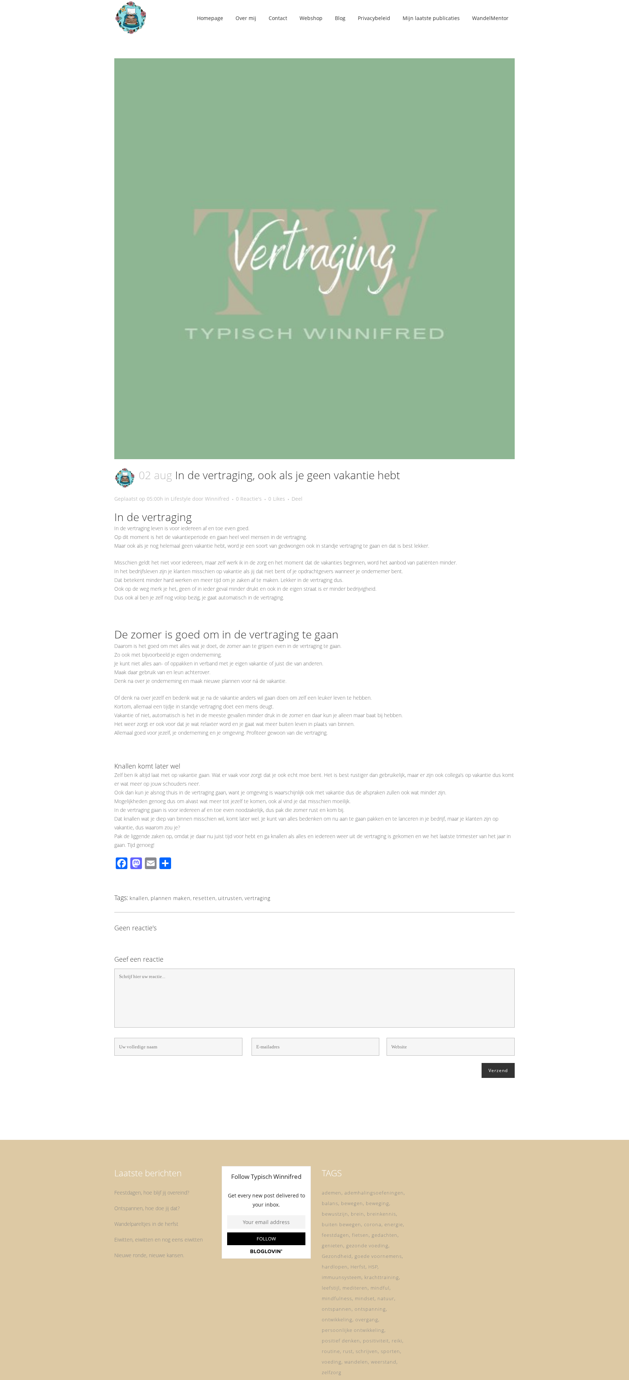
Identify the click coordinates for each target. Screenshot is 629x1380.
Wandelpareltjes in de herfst (146, 1223)
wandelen (356, 1362)
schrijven (367, 1351)
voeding (331, 1362)
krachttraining (381, 1277)
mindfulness (337, 1298)
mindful (380, 1288)
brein (357, 1214)
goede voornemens (378, 1256)
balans (330, 1203)
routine (331, 1351)
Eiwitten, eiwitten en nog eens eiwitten (158, 1239)
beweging (377, 1203)
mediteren (355, 1288)
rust (348, 1351)
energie (393, 1224)
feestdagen (335, 1235)
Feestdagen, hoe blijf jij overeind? (151, 1192)
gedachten (384, 1235)
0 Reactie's (249, 498)
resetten (204, 898)
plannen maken (170, 898)
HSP (373, 1266)
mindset (365, 1298)
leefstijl (331, 1288)
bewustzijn (335, 1214)
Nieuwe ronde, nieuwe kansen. (149, 1255)
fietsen (360, 1235)
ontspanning (370, 1309)
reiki (397, 1340)
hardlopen (335, 1266)
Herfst (358, 1266)
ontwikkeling (337, 1319)
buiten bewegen (341, 1224)
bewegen (352, 1203)
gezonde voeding (367, 1245)
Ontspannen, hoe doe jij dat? (147, 1208)
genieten (332, 1245)
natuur (385, 1298)
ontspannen (337, 1309)
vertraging (257, 898)
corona (372, 1224)
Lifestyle (181, 498)
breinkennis (381, 1214)
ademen (331, 1192)
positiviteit (376, 1340)
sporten (390, 1351)
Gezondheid (337, 1256)
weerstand (383, 1362)
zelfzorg (331, 1372)
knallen (139, 898)
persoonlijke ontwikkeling (353, 1330)
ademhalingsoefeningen (374, 1192)
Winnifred (217, 498)
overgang (366, 1319)
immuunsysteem (341, 1277)
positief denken (341, 1340)
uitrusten (230, 898)
